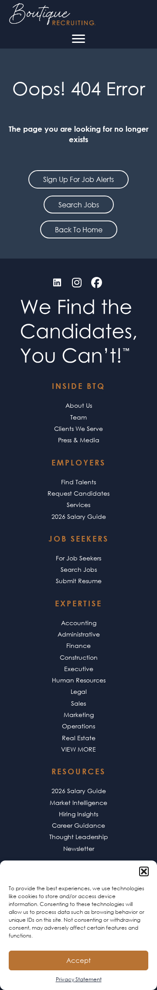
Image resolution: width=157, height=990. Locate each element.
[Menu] (78, 38)
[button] (144, 871)
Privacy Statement (79, 979)
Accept (78, 960)
